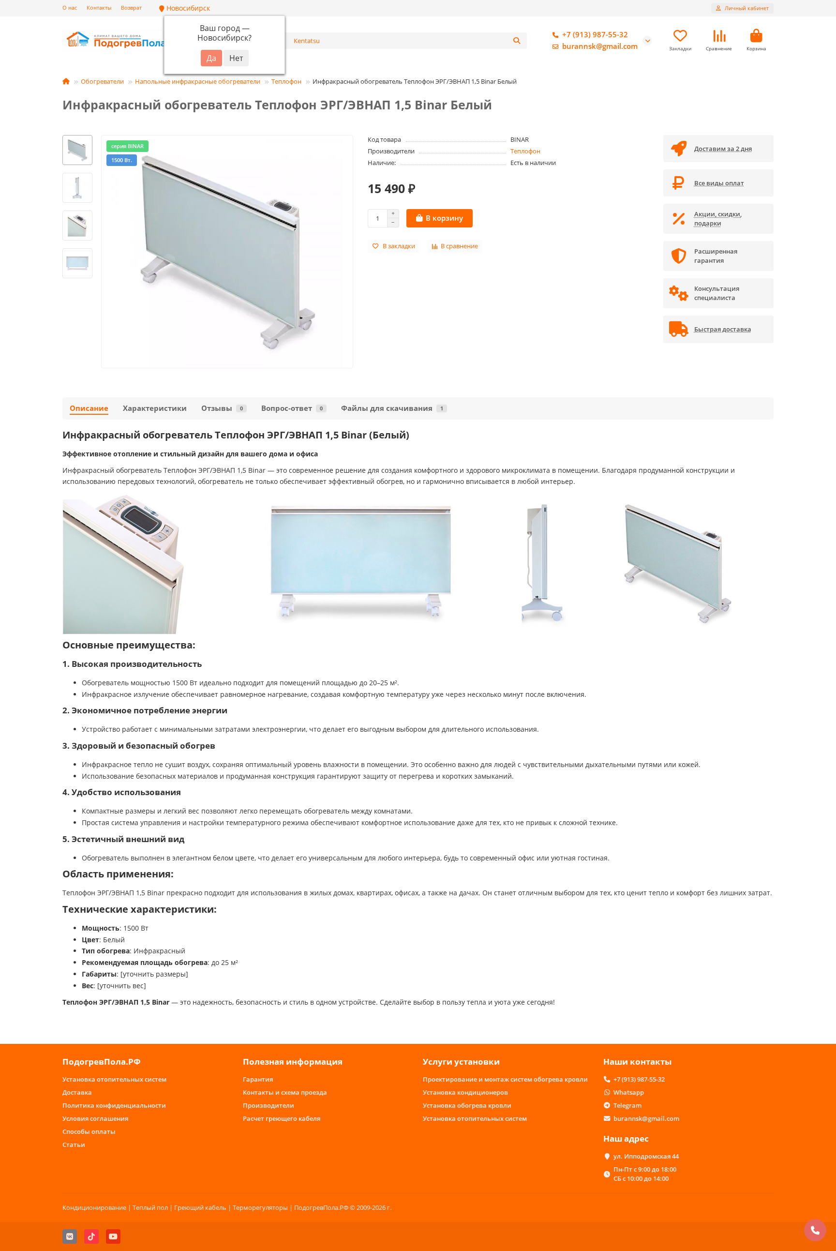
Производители (268, 1105)
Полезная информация (293, 1061)
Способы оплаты (89, 1131)
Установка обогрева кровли (467, 1105)
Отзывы (222, 408)
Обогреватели (102, 81)
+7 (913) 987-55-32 (595, 35)
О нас (69, 7)
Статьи (73, 1144)
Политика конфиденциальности (114, 1105)
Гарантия (258, 1079)
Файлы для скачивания (392, 408)
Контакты (99, 7)
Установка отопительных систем (114, 1079)
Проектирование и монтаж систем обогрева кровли (505, 1079)
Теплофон (286, 81)
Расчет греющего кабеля (281, 1118)
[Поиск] (516, 40)
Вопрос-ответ (292, 408)
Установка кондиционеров (465, 1092)
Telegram (627, 1105)
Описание (89, 408)
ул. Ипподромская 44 (646, 1156)
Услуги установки (461, 1061)
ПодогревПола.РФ (101, 1061)
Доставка (77, 1092)
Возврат (131, 7)
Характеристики (155, 408)
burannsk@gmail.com (600, 46)
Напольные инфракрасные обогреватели (197, 81)
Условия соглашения (95, 1118)
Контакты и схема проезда (285, 1092)
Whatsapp (628, 1092)
